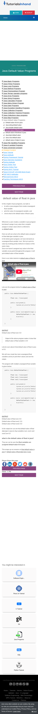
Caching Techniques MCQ (13, 179)
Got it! (35, 711)
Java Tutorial (8, 152)
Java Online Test (10, 165)
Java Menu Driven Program (13, 103)
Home (5, 18)
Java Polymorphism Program (14, 91)
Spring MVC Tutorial (11, 169)
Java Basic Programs (11, 81)
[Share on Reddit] (25, 464)
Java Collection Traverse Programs (16, 113)
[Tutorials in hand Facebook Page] (20, 684)
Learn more (16, 711)
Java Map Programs (11, 118)
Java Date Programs (11, 106)
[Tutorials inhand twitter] (24, 684)
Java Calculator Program (12, 101)
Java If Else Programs (11, 84)
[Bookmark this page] (30, 464)
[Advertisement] (19, 41)
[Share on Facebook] (4, 464)
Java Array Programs (11, 96)
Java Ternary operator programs (15, 93)
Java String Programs (11, 98)
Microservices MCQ (11, 177)
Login (16, 12)
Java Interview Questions (13, 160)
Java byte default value (13, 135)
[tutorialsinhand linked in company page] (17, 684)
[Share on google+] (15, 464)
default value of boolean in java (16, 132)
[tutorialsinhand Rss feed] (10, 684)
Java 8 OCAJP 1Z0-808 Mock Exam (17, 172)
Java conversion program (12, 148)
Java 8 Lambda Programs (13, 145)
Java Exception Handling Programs (16, 108)
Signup (29, 12)
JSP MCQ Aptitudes (11, 174)
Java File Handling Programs (14, 143)
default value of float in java (14, 130)
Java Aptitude (9, 155)
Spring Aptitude (9, 162)
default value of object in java (15, 140)
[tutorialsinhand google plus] (27, 684)
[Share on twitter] (20, 464)
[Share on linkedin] (9, 464)
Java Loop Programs (11, 86)
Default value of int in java (14, 122)
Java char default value (13, 137)
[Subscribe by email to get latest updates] (14, 684)
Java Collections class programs (15, 115)
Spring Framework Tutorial (13, 157)
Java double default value (14, 127)
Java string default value (13, 125)
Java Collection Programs (13, 110)
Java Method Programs (12, 89)
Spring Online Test (10, 167)
